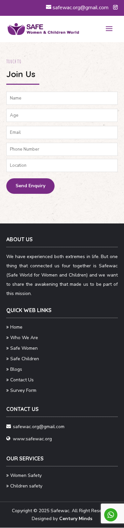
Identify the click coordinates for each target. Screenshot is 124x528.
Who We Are (24, 338)
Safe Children (24, 359)
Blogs (16, 369)
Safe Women (24, 348)
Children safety (26, 486)
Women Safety (26, 475)
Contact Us (22, 380)
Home (16, 327)
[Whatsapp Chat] (110, 514)
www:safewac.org (32, 439)
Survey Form (23, 390)
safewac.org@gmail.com (38, 427)
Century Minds (75, 518)
